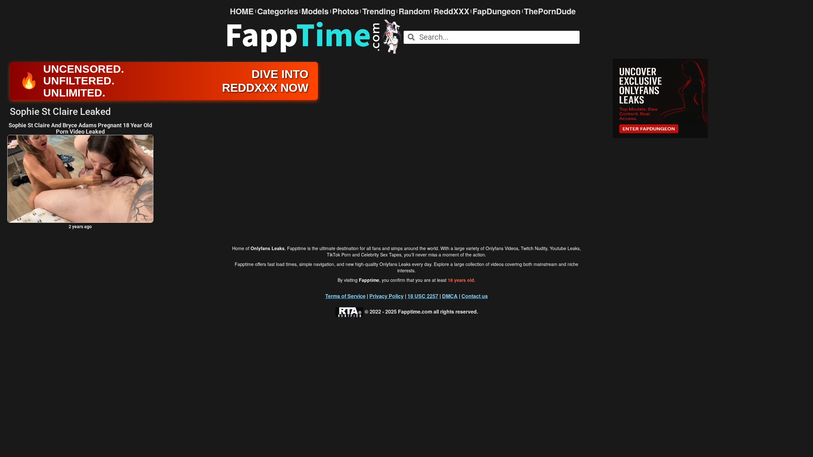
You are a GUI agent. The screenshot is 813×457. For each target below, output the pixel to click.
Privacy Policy (386, 296)
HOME (242, 11)
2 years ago (80, 226)
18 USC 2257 (422, 296)
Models (315, 11)
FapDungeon (497, 11)
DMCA (450, 296)
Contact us (474, 296)
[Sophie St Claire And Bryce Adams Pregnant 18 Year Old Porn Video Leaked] (80, 179)
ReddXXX (451, 11)
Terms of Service (345, 296)
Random (414, 11)
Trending (378, 11)
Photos (345, 11)
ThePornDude (550, 11)
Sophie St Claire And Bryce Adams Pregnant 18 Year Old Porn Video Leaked (80, 128)
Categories (277, 11)
